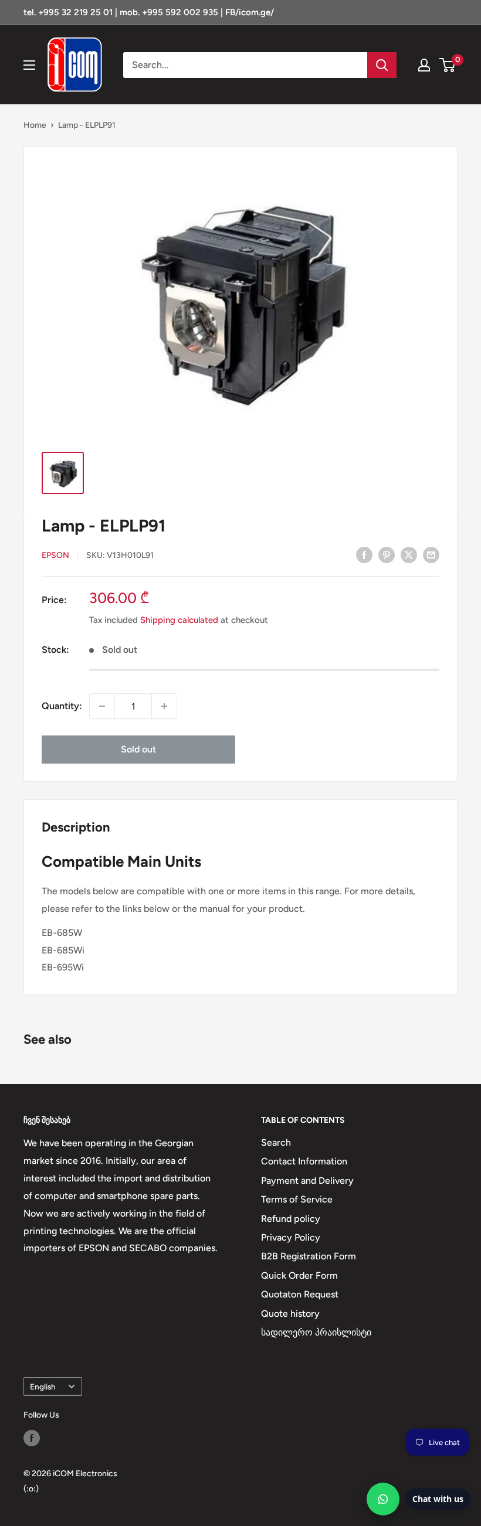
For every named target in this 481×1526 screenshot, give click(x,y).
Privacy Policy (290, 1237)
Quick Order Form (299, 1275)
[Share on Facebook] (364, 554)
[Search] (382, 65)
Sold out (138, 749)
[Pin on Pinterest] (386, 554)
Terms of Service (297, 1199)
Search (276, 1142)
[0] (448, 65)
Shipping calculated (179, 620)
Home (34, 125)
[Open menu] (29, 65)
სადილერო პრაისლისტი (316, 1332)
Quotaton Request (299, 1294)
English (43, 1386)
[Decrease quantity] (102, 706)
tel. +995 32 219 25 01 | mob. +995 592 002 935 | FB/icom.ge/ (148, 12)
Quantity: (62, 705)
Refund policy (290, 1218)
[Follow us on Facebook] (31, 1438)
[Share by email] (431, 554)
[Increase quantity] (164, 706)
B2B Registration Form (308, 1256)
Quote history (290, 1313)
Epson (55, 555)
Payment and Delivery (307, 1180)
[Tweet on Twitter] (409, 554)
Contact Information (304, 1161)
